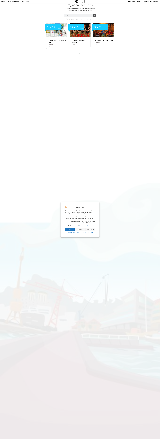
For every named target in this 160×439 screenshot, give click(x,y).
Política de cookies (71, 232)
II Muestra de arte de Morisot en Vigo (57, 41)
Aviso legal (90, 232)
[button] (79, 53)
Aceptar (70, 229)
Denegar (80, 229)
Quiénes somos (156, 1)
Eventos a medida (132, 1)
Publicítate (138, 1)
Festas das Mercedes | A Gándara (78, 41)
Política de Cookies (84, 225)
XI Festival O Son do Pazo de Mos (104, 40)
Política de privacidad (82, 232)
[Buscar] (94, 15)
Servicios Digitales (148, 1)
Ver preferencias (90, 229)
